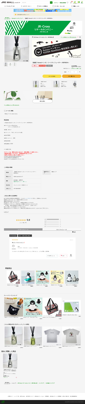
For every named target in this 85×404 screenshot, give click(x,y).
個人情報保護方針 (73, 396)
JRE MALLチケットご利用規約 (55, 396)
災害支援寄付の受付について (23, 14)
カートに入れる (52, 76)
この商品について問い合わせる (69, 37)
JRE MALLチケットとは (39, 396)
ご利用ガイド (10, 396)
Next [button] (23, 49)
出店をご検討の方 (65, 396)
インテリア (41, 383)
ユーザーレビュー (23, 229)
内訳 (80, 68)
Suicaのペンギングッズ (17, 18)
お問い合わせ (22, 396)
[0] (71, 2)
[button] (74, 84)
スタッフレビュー (61, 229)
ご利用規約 (46, 396)
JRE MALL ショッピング (7, 18)
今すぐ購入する (71, 76)
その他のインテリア (50, 383)
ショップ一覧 (16, 396)
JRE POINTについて (30, 396)
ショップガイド (28, 198)
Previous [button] (10, 49)
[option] (17, 49)
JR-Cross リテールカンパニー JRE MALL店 (27, 383)
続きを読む (42, 101)
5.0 (28, 220)
